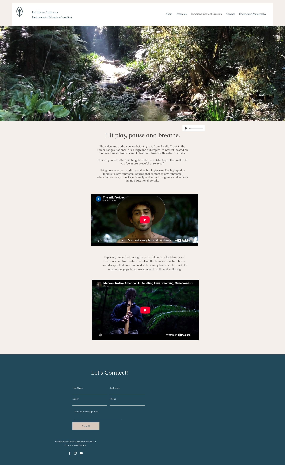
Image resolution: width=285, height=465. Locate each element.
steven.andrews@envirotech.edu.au (78, 441)
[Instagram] (75, 453)
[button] (169, 14)
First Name (77, 388)
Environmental (40, 17)
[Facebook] (69, 453)
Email (75, 399)
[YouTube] (81, 453)
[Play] (186, 128)
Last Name (115, 388)
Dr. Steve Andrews (45, 12)
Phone (113, 399)
